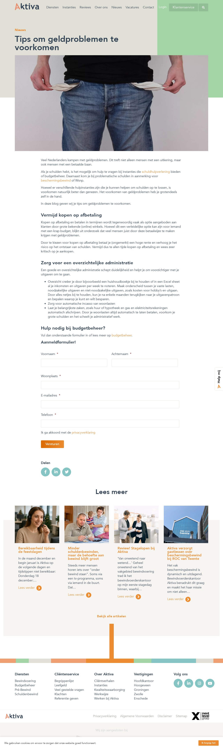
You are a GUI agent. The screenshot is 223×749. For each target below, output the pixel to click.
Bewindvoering (25, 681)
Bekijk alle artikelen (111, 616)
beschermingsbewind (56, 180)
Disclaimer (165, 716)
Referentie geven (66, 698)
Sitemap (181, 716)
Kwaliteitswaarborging (109, 690)
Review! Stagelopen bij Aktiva (136, 550)
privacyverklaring (83, 432)
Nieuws (117, 7)
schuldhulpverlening (156, 172)
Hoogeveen (142, 685)
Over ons (101, 7)
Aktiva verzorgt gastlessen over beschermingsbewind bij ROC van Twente (184, 553)
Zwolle (138, 694)
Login (163, 7)
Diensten (52, 7)
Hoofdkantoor (144, 681)
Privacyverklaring (104, 716)
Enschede (141, 698)
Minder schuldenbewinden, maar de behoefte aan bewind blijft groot (86, 553)
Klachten (61, 694)
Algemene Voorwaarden (137, 716)
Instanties (69, 7)
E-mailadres (50, 395)
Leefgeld (61, 685)
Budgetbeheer (25, 685)
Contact (148, 7)
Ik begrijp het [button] (209, 742)
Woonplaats (51, 376)
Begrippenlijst (64, 681)
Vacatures (132, 7)
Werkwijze (101, 694)
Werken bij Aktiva (106, 698)
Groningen (141, 690)
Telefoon (48, 415)
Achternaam (121, 354)
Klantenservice (183, 7)
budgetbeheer (122, 335)
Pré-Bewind (23, 690)
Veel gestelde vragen (69, 690)
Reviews (85, 7)
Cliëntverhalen (104, 681)
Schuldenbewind (26, 694)
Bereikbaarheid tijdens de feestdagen (36, 550)
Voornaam (49, 354)
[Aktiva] (27, 6)
